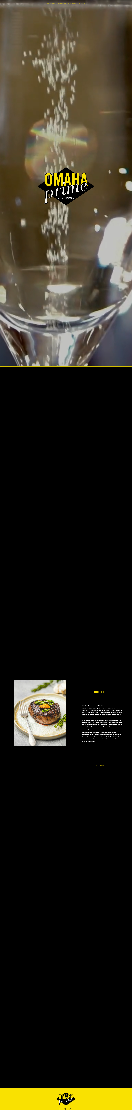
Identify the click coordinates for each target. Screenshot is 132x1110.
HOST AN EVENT (72, 3)
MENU (54, 3)
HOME (49, 3)
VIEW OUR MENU (100, 765)
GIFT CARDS (81, 3)
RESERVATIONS (62, 3)
